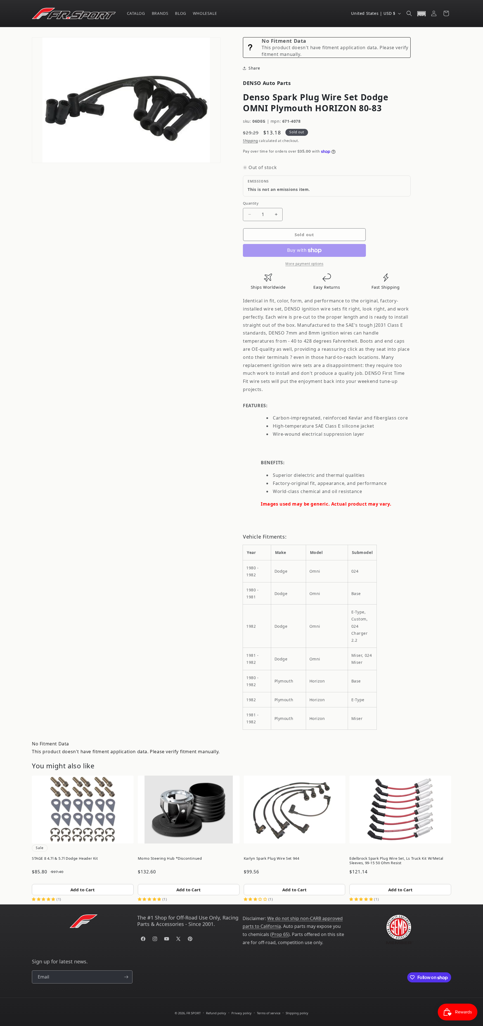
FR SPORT (193, 1013)
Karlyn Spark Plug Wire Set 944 (271, 858)
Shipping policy (297, 1013)
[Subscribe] (126, 977)
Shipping (250, 140)
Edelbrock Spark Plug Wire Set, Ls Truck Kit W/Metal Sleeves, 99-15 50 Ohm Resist (396, 860)
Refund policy (216, 1013)
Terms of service (268, 1013)
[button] (409, 13)
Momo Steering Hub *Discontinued (170, 858)
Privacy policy (241, 1013)
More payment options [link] (304, 263)
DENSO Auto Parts (267, 83)
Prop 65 (280, 934)
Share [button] (254, 68)
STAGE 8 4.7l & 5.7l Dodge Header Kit (65, 858)
